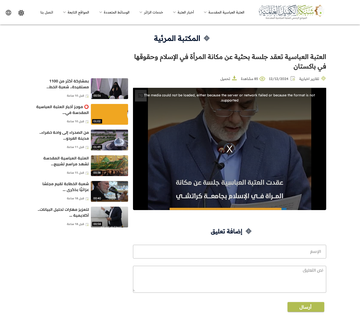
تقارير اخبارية (309, 79)
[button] (223, 12)
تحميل (225, 79)
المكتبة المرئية (177, 38)
